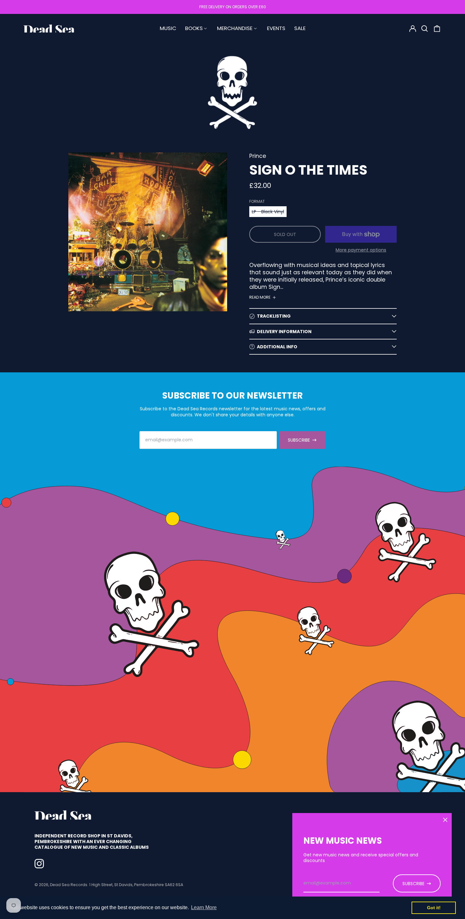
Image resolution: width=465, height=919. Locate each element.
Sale (300, 28)
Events (276, 28)
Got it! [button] (434, 907)
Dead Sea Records (68, 884)
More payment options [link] (361, 250)
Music (168, 28)
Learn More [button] (204, 907)
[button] (425, 28)
